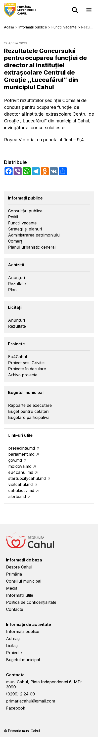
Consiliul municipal (23, 581)
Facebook (15, 708)
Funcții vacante (22, 222)
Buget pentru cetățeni (28, 411)
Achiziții (13, 638)
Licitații (12, 645)
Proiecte (14, 652)
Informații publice (22, 631)
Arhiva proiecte (22, 374)
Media (11, 588)
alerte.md (17, 496)
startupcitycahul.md (27, 478)
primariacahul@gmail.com (30, 701)
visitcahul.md (20, 484)
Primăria (14, 574)
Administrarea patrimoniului (34, 235)
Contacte (14, 609)
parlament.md (21, 454)
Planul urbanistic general (32, 247)
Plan (12, 289)
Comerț (15, 241)
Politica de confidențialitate (31, 602)
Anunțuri (16, 277)
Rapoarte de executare (30, 405)
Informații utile (19, 595)
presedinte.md (21, 448)
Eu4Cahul (17, 356)
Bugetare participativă (29, 417)
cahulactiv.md (21, 490)
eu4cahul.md (20, 472)
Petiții (13, 216)
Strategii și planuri (25, 228)
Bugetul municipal (23, 659)
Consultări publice (25, 210)
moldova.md (19, 466)
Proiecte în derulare (27, 368)
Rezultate (17, 283)
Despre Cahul (19, 567)
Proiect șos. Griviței (26, 362)
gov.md (15, 460)
